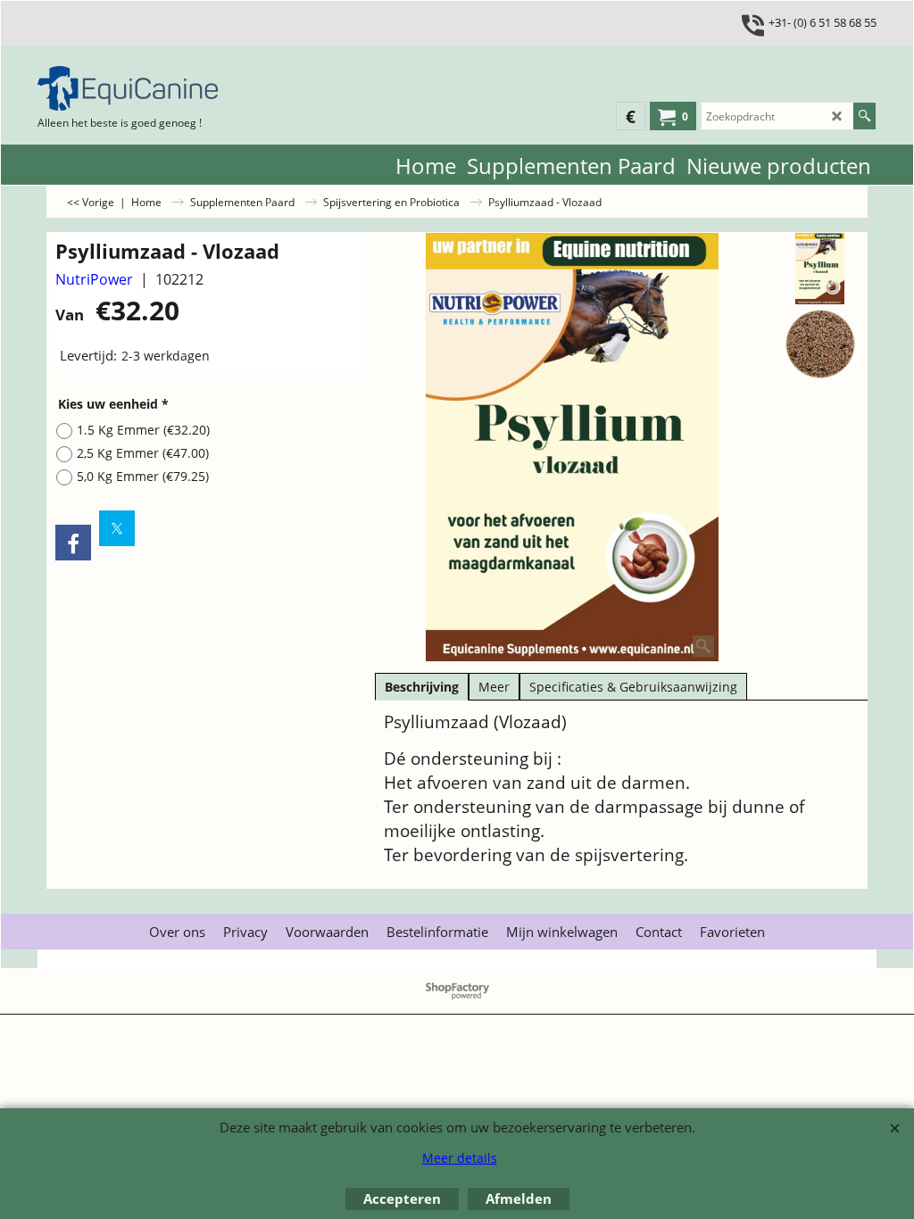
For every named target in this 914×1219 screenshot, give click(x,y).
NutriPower (94, 279)
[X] (117, 528)
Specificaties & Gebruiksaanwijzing (633, 686)
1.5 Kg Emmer (143, 429)
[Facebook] (73, 542)
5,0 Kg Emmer (143, 476)
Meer (494, 686)
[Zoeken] (864, 116)
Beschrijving (422, 686)
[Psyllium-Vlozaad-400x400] (821, 344)
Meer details (459, 1157)
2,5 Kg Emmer (143, 452)
